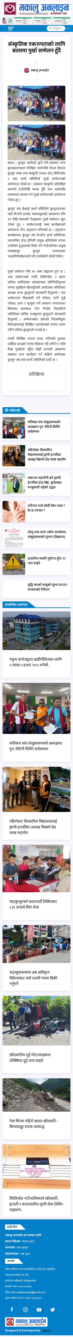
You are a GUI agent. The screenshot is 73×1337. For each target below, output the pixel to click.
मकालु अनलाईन (40, 70)
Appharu (46, 1330)
